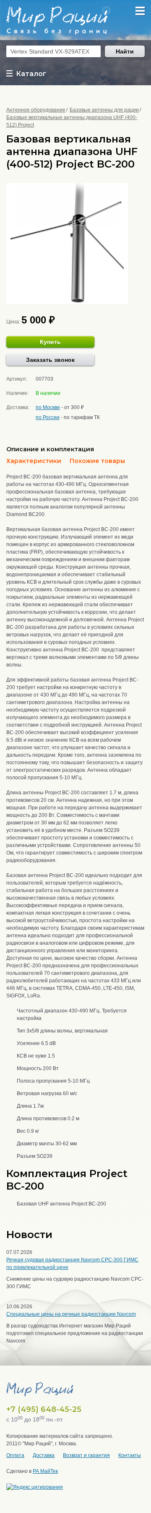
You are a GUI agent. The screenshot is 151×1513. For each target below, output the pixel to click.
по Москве (48, 407)
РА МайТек (45, 1471)
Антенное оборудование (35, 110)
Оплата (15, 1455)
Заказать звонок (50, 359)
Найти (125, 51)
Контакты (129, 1455)
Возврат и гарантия (86, 1455)
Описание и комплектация (50, 449)
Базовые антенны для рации (104, 110)
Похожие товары (97, 461)
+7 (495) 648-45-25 (43, 1409)
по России (48, 417)
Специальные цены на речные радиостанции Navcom (71, 1314)
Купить (50, 341)
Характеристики (33, 461)
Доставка (44, 1455)
